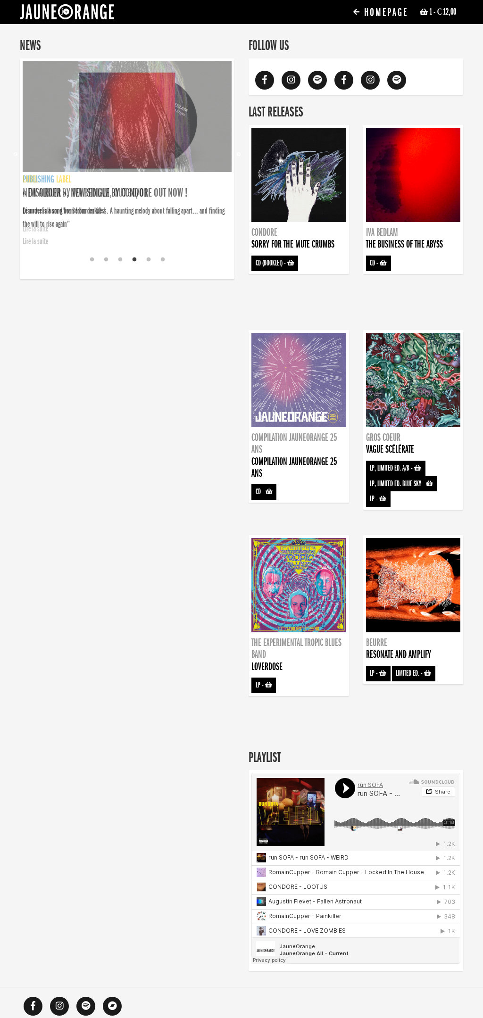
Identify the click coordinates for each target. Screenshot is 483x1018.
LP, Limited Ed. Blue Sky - (398, 483)
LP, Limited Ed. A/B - (392, 468)
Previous (15, 154)
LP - (374, 499)
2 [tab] (106, 260)
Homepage (384, 12)
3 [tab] (120, 260)
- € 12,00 (442, 12)
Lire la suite (35, 241)
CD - (375, 263)
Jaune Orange (67, 14)
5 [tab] (148, 260)
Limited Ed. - (410, 673)
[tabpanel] (127, 148)
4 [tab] (134, 260)
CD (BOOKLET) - (271, 263)
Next (238, 154)
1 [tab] (92, 260)
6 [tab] (162, 260)
